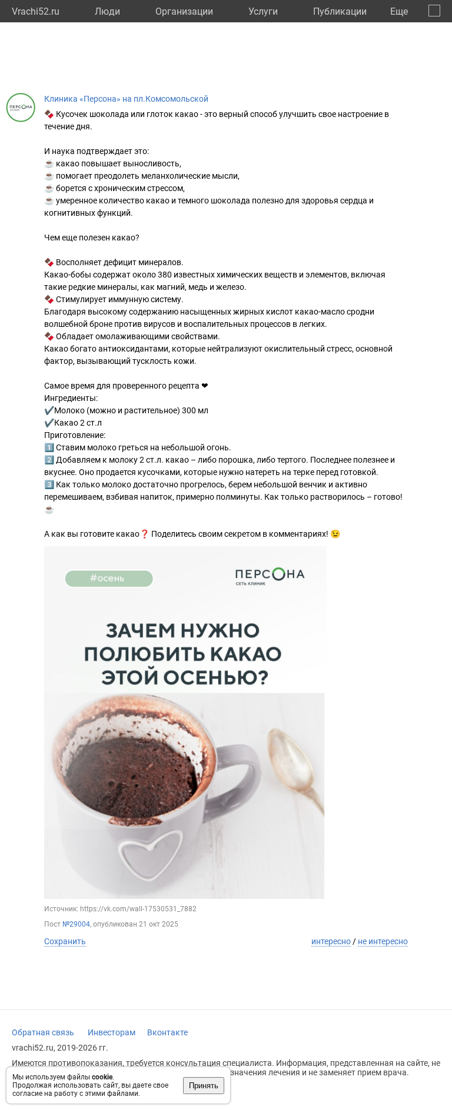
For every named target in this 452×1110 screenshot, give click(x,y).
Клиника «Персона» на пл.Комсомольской (126, 98)
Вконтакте (167, 1032)
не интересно (383, 941)
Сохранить (65, 941)
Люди (107, 11)
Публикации (340, 11)
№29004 (76, 924)
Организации (184, 11)
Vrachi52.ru (35, 11)
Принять (203, 1085)
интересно (331, 941)
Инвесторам (111, 1032)
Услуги (263, 11)
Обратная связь (43, 1032)
